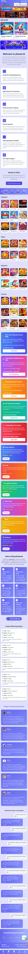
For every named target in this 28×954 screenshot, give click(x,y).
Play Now (6, 458)
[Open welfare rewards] (26, 944)
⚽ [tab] (17, 191)
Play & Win (14, 396)
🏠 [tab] (6, 191)
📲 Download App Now (14, 618)
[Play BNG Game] (24, 937)
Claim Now (14, 351)
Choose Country (24, 1)
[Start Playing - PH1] (14, 12)
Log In (16, 4)
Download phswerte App (14, 183)
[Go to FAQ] (26, 938)
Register (23, 4)
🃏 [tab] (24, 191)
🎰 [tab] (12, 191)
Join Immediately (14, 374)
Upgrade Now (14, 418)
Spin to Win (14, 439)
